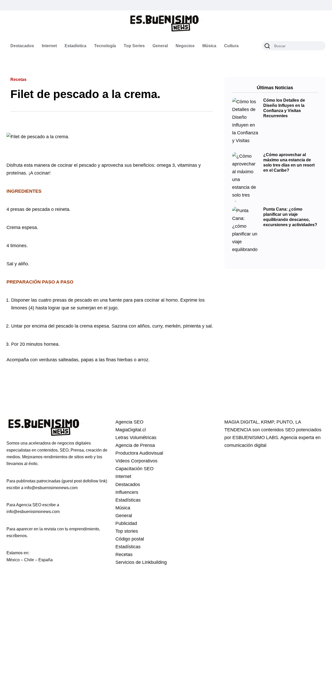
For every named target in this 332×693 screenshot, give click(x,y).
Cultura (231, 46)
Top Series (134, 46)
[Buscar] (267, 46)
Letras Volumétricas (135, 437)
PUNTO (284, 422)
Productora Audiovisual (139, 453)
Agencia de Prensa (135, 445)
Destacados (22, 46)
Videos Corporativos (136, 460)
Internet (49, 46)
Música (209, 46)
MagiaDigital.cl (130, 429)
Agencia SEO (129, 422)
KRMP (267, 422)
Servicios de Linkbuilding (141, 562)
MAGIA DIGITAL (241, 422)
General (160, 46)
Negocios (185, 46)
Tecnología (105, 46)
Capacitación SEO (134, 468)
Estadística (75, 46)
